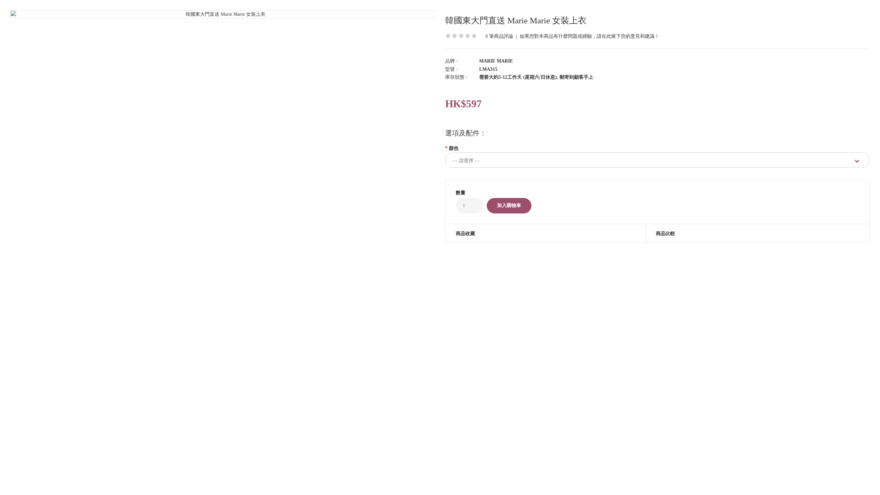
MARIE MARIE (496, 61)
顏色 (454, 148)
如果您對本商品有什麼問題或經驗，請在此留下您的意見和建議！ (589, 36)
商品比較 (665, 233)
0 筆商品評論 (499, 36)
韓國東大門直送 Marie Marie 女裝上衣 (515, 20)
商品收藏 (465, 233)
